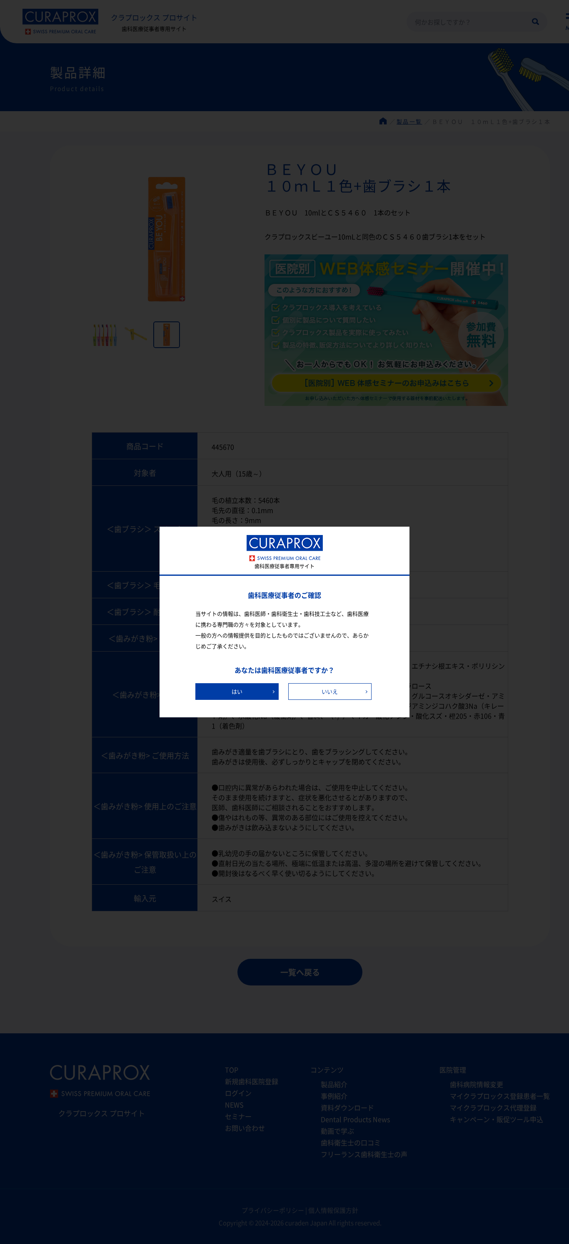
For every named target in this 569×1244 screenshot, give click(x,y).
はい (237, 691)
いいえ (330, 691)
